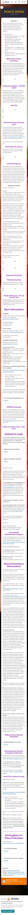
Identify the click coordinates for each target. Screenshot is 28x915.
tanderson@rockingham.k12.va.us (10, 319)
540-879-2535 (9, 875)
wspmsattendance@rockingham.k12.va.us (13, 588)
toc (2, 7)
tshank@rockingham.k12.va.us (13, 870)
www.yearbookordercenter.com (10, 420)
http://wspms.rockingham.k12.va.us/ (15, 758)
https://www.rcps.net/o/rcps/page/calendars (13, 843)
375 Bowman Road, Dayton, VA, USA (16, 873)
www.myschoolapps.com (9, 487)
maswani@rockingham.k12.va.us (10, 344)
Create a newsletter (7, 911)
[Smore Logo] (6, 2)
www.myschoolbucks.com (17, 509)
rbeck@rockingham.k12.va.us (16, 332)
